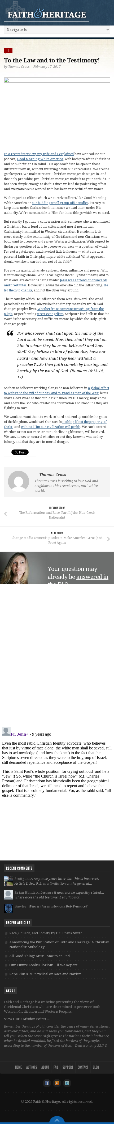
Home (18, 1067)
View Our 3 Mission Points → (27, 1019)
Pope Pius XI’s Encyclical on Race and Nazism (45, 974)
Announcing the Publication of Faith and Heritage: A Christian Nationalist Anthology (59, 944)
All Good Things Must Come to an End (39, 956)
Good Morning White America (40, 159)
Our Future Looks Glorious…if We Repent (43, 965)
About (45, 1067)
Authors (31, 1067)
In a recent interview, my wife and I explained (39, 154)
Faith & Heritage (46, 11)
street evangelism (50, 314)
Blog (96, 1067)
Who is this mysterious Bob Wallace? (57, 906)
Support (68, 1067)
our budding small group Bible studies (60, 203)
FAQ (56, 1067)
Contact (83, 1067)
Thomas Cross (19, 67)
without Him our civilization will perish (50, 427)
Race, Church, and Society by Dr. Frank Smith (45, 933)
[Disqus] (57, 655)
